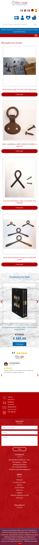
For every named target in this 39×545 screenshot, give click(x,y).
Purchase (19, 94)
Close (19, 544)
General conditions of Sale (20, 495)
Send (19, 449)
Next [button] (37, 301)
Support (19, 493)
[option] (19, 314)
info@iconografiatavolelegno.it (19, 469)
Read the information (30, 541)
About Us (19, 490)
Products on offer (19, 482)
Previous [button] (1, 301)
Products (19, 480)
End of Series (19, 487)
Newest (19, 485)
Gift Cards (19, 498)
